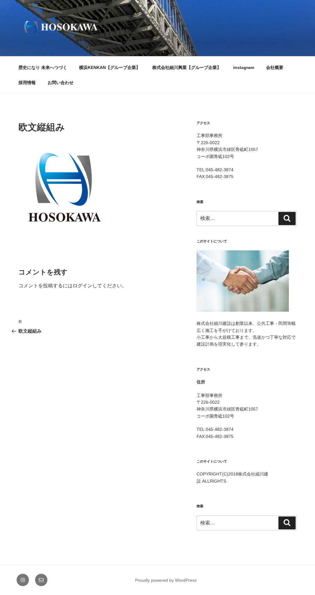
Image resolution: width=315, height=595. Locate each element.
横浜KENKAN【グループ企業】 (109, 67)
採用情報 (27, 82)
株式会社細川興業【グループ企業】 (186, 67)
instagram (243, 67)
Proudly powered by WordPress (166, 580)
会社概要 (274, 67)
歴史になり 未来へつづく (42, 67)
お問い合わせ (61, 82)
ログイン (82, 285)
